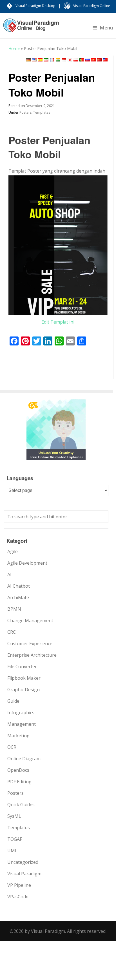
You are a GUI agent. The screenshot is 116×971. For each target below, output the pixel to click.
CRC (11, 632)
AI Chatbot (18, 586)
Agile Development (27, 563)
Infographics (20, 712)
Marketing (18, 735)
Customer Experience (29, 643)
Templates (41, 112)
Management (21, 724)
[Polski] (75, 60)
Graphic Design (23, 689)
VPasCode (17, 897)
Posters (25, 112)
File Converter (22, 666)
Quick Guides (21, 804)
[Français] (52, 60)
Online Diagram (24, 758)
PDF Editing (19, 781)
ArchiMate (18, 597)
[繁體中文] (105, 60)
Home (14, 48)
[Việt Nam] (93, 60)
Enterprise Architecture (32, 655)
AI (9, 574)
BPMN (14, 609)
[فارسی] (46, 60)
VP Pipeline (19, 885)
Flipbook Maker (24, 678)
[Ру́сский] (87, 60)
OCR (11, 747)
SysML (14, 816)
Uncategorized (22, 862)
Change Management (30, 620)
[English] (34, 60)
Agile (12, 551)
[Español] (40, 60)
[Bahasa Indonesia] (64, 60)
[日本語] (70, 60)
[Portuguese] (81, 60)
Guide (13, 701)
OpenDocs (18, 770)
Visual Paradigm (24, 874)
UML (12, 851)
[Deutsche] (28, 60)
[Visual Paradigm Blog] (31, 28)
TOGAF (14, 839)
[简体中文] (99, 60)
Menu (106, 27)
